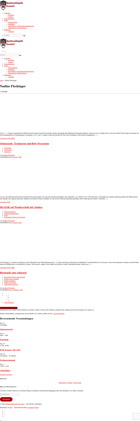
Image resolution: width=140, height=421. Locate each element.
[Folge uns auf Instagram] (4, 415)
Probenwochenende (7, 360)
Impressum (62, 383)
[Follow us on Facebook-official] (4, 413)
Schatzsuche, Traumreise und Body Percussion (24, 143)
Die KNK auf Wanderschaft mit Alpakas (21, 207)
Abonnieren (6, 399)
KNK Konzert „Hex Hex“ (10, 349)
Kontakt (69, 383)
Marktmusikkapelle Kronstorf (14, 404)
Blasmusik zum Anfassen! (13, 272)
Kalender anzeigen (6, 374)
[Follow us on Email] (4, 416)
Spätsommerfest (6, 329)
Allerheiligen (5, 370)
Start (1, 80)
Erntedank (4, 339)
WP (11, 407)
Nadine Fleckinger (9, 155)
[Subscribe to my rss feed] (4, 411)
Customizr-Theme (33, 407)
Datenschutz (77, 383)
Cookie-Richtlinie (58, 313)
